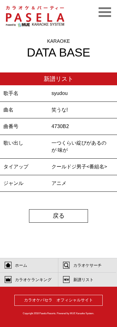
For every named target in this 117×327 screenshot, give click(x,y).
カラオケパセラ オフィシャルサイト (58, 300)
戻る (59, 215)
